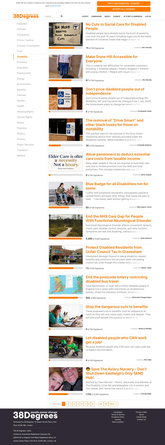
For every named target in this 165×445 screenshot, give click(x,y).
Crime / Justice (25, 40)
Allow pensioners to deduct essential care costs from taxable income (118, 156)
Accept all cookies (123, 9)
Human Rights (24, 117)
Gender (21, 100)
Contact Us (141, 419)
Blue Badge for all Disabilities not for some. (117, 186)
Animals (21, 29)
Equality (21, 89)
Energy (21, 78)
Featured (22, 23)
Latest (85, 16)
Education (22, 67)
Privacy (21, 139)
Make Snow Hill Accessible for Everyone (112, 58)
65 (106, 404)
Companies (23, 34)
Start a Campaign (134, 16)
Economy (22, 62)
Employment (24, 73)
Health (20, 106)
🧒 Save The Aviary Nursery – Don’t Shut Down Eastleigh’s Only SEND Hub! (116, 373)
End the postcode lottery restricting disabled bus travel (116, 279)
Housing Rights (25, 111)
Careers (118, 419)
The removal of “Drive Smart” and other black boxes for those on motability (114, 124)
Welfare (21, 155)
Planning (21, 128)
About (107, 16)
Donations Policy (117, 417)
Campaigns (96, 16)
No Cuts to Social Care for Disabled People (116, 26)
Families (21, 95)
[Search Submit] (61, 16)
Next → (113, 404)
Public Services (25, 144)
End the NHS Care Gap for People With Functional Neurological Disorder (118, 218)
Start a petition (118, 422)
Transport (22, 150)
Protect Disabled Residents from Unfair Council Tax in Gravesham (114, 249)
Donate (116, 16)
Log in (148, 16)
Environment (24, 84)
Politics (21, 133)
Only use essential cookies (124, 3)
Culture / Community (28, 45)
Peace (20, 122)
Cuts (19, 51)
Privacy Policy (141, 412)
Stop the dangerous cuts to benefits (117, 306)
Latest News (141, 417)
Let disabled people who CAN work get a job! (116, 340)
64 (101, 404)
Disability (22, 56)
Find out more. (55, 6)
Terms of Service (118, 415)
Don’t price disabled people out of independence (115, 91)
